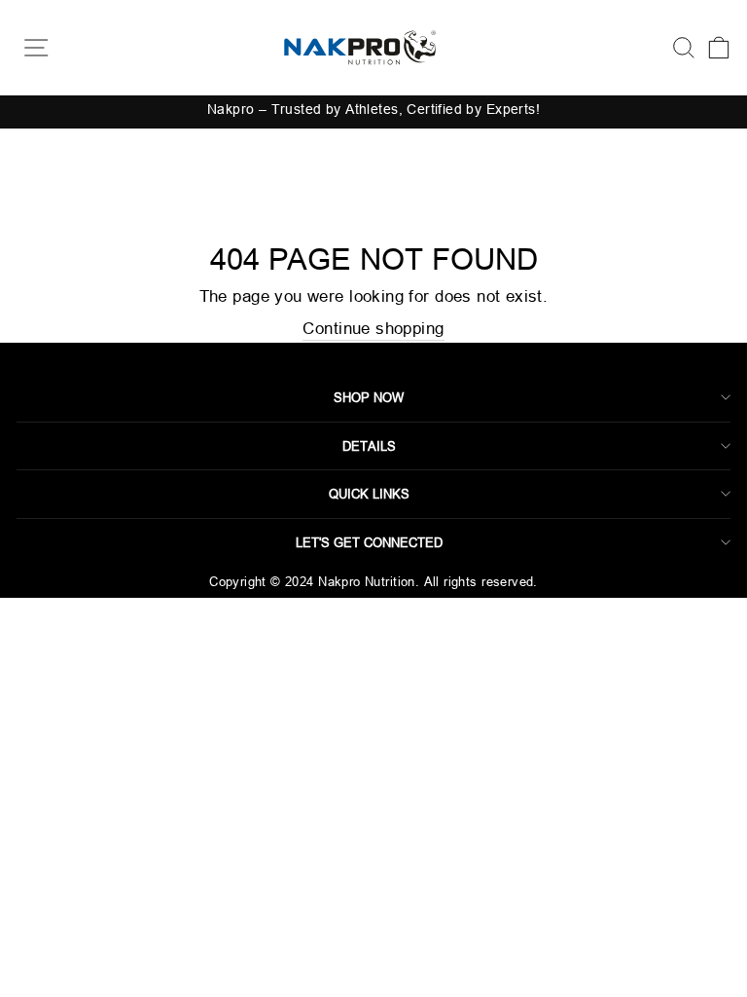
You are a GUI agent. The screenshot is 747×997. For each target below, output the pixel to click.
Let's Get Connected (369, 542)
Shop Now (369, 397)
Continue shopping (373, 328)
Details (369, 446)
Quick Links (369, 493)
